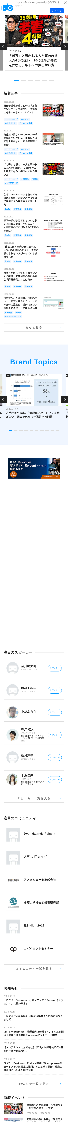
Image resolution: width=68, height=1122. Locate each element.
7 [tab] (42, 430)
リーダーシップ (11, 119)
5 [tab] (44, 80)
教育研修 (17, 209)
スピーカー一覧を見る (34, 798)
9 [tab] (52, 430)
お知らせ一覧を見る (34, 1083)
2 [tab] (23, 80)
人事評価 (8, 313)
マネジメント (10, 123)
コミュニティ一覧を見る (34, 968)
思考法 (7, 209)
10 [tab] (57, 430)
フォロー (55, 668)
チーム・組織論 (26, 123)
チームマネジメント (13, 316)
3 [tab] (30, 80)
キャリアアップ (11, 183)
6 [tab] (51, 80)
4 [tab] (37, 80)
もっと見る (34, 327)
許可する (56, 10)
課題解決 (28, 209)
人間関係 (25, 179)
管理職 (35, 179)
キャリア (25, 119)
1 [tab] (16, 80)
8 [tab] (47, 430)
